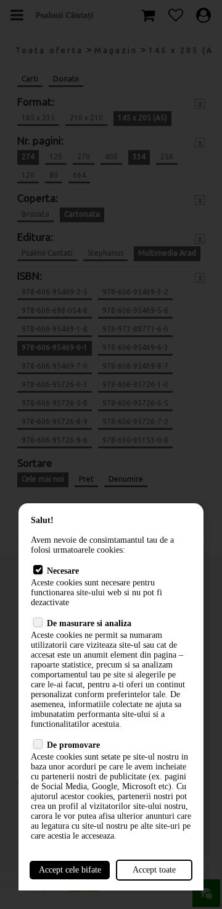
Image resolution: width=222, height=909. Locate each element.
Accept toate (154, 869)
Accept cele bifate (70, 869)
